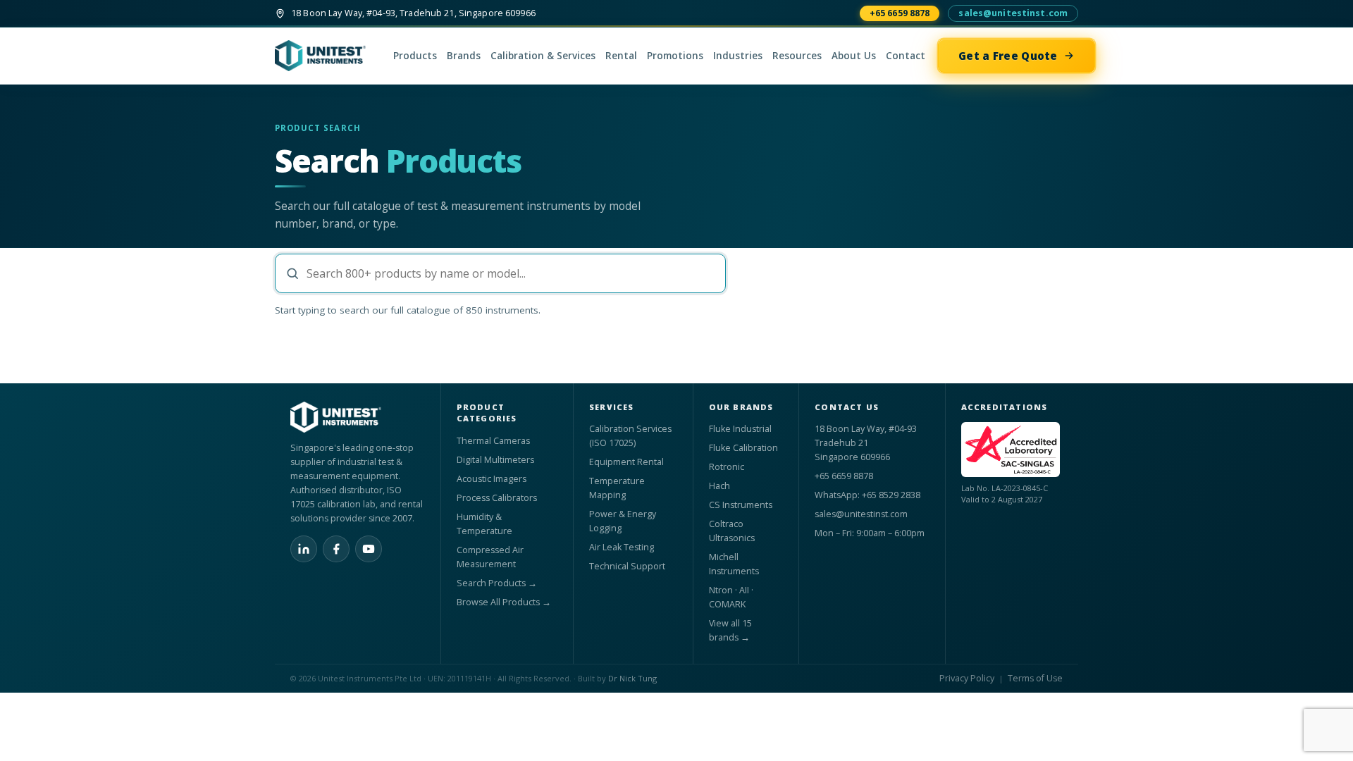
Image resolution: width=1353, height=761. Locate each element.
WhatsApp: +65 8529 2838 (867, 495)
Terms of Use (1035, 678)
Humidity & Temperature (484, 524)
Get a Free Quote (1008, 56)
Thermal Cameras (493, 441)
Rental (621, 55)
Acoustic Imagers (491, 479)
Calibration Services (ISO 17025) (630, 436)
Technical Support (627, 566)
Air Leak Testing (621, 547)
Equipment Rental (626, 462)
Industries (737, 55)
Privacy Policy (966, 678)
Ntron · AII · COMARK (731, 597)
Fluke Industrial (740, 429)
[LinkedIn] (303, 549)
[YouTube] (368, 549)
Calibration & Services (542, 55)
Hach (719, 486)
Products (415, 55)
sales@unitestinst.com (1013, 13)
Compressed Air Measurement (490, 557)
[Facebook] (336, 549)
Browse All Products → (504, 602)
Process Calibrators (497, 498)
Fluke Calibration (743, 448)
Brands (464, 55)
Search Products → (497, 583)
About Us (854, 55)
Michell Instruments (734, 564)
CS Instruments (740, 505)
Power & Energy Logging (622, 521)
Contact (905, 55)
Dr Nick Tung (632, 678)
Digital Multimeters (495, 460)
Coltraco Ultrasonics (732, 531)
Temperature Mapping (617, 488)
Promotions (675, 55)
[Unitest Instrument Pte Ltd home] (328, 55)
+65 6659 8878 (900, 13)
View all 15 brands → (730, 630)
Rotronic (726, 467)
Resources (797, 55)
